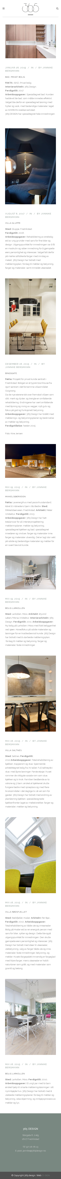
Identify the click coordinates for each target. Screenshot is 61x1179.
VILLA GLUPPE (13, 223)
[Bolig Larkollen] (30, 572)
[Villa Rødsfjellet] (30, 855)
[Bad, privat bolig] (30, 41)
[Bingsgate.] (30, 316)
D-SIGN (46, 1175)
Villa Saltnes (13, 750)
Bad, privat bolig (15, 77)
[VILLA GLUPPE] (30, 166)
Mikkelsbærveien (15, 497)
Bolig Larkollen (15, 608)
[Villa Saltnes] (30, 694)
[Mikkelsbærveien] (30, 461)
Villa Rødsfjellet (16, 912)
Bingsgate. (11, 373)
